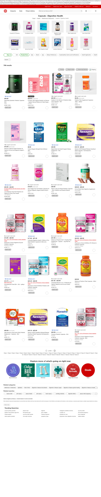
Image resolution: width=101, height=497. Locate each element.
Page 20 (88, 353)
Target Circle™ (48, 6)
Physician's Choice (8, 245)
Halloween (23, 0)
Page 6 (25, 353)
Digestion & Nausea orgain (55, 387)
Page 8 (33, 353)
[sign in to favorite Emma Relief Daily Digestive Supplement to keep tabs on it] (94, 194)
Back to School (13, 0)
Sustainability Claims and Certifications (69, 55)
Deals (5, 4)
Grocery (71, 0)
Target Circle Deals (38, 4)
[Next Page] (96, 55)
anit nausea (19, 393)
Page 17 (74, 353)
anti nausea (39, 393)
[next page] (55, 351)
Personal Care (92, 0)
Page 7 (29, 353)
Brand (37, 55)
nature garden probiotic (10, 416)
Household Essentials (78, 0)
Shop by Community (82, 2)
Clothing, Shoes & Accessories (33, 0)
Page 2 (9, 353)
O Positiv (30, 103)
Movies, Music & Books (55, 2)
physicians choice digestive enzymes (68, 416)
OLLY (29, 191)
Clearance (9, 4)
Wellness (12, 2)
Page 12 (51, 353)
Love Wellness (7, 194)
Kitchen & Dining (52, 0)
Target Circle (81, 4)
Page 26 (40, 354)
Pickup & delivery (30, 11)
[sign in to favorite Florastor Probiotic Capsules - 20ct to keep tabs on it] (70, 340)
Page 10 (42, 353)
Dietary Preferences (51, 55)
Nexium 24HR (78, 152)
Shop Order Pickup (52, 4)
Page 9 (37, 353)
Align (5, 335)
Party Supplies (64, 2)
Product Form (24, 55)
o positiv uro (62, 412)
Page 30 (58, 354)
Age (43, 55)
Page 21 (92, 353)
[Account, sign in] (89, 10)
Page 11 (46, 353)
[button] (8, 96)
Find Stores (87, 4)
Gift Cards (75, 2)
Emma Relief (77, 190)
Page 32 (67, 354)
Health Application (86, 55)
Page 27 (44, 354)
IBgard (52, 152)
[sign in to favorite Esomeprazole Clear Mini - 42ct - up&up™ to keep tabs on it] (23, 290)
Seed (5, 103)
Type (32, 55)
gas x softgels (44, 412)
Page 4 (17, 353)
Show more (6, 404)
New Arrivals (15, 4)
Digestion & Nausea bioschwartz (39, 387)
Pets (6, 2)
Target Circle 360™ (68, 6)
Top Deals (31, 4)
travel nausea (49, 393)
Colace (29, 152)
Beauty (87, 0)
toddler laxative (81, 416)
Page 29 (54, 354)
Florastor (53, 335)
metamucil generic (45, 414)
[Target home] (5, 11)
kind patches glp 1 (27, 412)
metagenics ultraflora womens (66, 410)
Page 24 (31, 354)
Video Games (46, 2)
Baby (84, 0)
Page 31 (63, 354)
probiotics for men (64, 414)
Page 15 (65, 353)
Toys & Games (30, 2)
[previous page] (46, 351)
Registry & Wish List (79, 6)
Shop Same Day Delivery (63, 4)
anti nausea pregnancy (83, 412)
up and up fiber (81, 410)
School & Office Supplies (20, 2)
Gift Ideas (70, 2)
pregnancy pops (44, 416)
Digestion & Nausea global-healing (72, 387)
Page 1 (5, 353)
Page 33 (72, 354)
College (19, 0)
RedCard (75, 4)
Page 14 (60, 353)
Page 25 (35, 354)
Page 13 (56, 353)
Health (8, 2)
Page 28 (49, 354)
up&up (76, 103)
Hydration (20, 387)
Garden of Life (54, 103)
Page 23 (26, 354)
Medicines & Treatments (48, 18)
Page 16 (69, 353)
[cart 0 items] (95, 10)
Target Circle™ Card (57, 6)
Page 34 (77, 354)
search (81, 11)
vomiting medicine (60, 393)
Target (33, 18)
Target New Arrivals (4, 0)
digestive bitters (72, 393)
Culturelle (30, 243)
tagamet (43, 410)
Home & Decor (44, 0)
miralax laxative (8, 414)
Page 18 (79, 353)
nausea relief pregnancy (85, 393)
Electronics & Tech (38, 2)
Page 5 (21, 353)
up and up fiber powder (28, 414)
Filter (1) (9, 55)
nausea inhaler (29, 393)
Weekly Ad (45, 4)
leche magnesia (81, 414)
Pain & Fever (27, 387)
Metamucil (53, 243)
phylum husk (25, 410)
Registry (71, 4)
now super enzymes (27, 416)
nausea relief (9, 393)
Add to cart (8, 107)
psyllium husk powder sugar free (12, 412)
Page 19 (83, 353)
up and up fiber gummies (10, 410)
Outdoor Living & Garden (63, 0)
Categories (13, 11)
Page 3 (13, 353)
